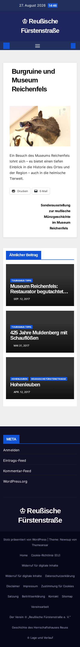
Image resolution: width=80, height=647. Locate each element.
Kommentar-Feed (17, 471)
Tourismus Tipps (21, 280)
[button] (66, 46)
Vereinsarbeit (40, 606)
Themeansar (40, 545)
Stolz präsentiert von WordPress (25, 539)
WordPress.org (15, 481)
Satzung (13, 596)
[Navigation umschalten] (37, 46)
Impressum (30, 586)
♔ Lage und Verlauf (40, 637)
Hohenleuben (19, 379)
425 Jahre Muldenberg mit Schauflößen (38, 335)
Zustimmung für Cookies (57, 586)
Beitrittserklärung (33, 596)
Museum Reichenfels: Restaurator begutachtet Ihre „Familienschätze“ (36, 291)
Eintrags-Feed (14, 460)
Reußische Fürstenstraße (48, 379)
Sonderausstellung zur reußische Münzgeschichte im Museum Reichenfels (55, 216)
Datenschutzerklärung (60, 576)
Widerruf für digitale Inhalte (40, 565)
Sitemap (67, 596)
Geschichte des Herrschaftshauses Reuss (40, 627)
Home (24, 555)
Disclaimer (13, 586)
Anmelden (11, 450)
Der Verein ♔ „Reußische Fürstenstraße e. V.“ (40, 617)
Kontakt (53, 596)
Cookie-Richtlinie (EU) (45, 555)
